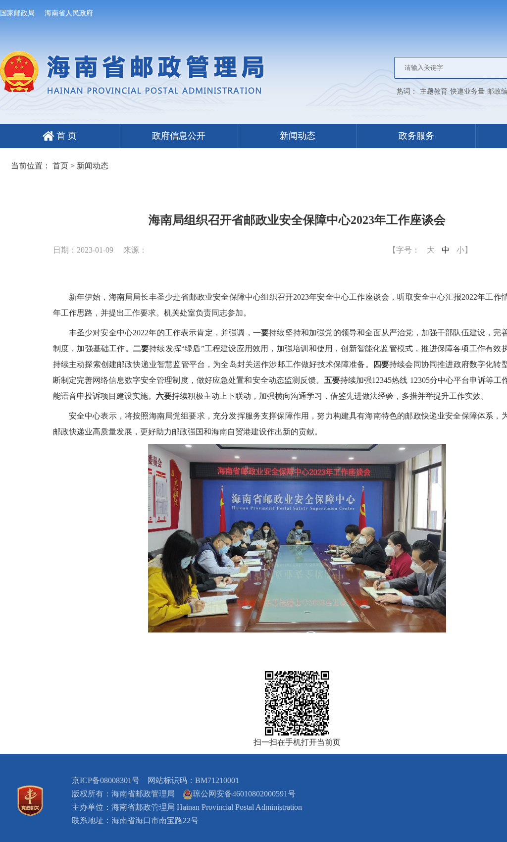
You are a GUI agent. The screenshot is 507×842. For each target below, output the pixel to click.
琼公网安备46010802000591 (240, 793)
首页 (60, 165)
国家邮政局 (17, 13)
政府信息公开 (178, 136)
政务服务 (416, 136)
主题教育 (434, 91)
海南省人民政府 (69, 13)
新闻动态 (297, 136)
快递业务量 (467, 91)
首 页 (65, 136)
